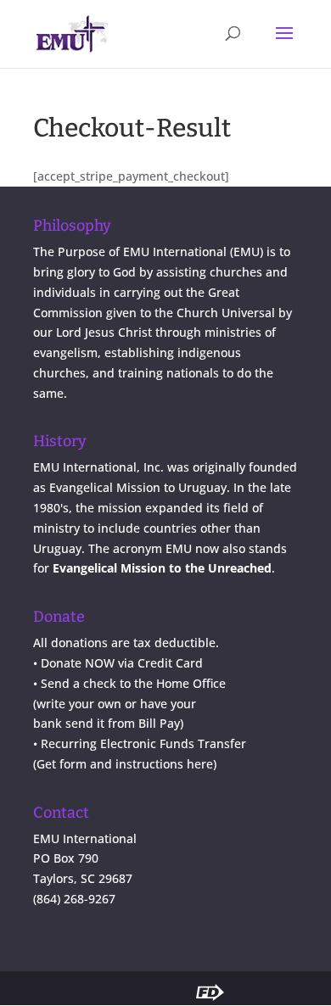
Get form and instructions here (124, 764)
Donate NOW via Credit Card (122, 663)
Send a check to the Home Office (133, 683)
